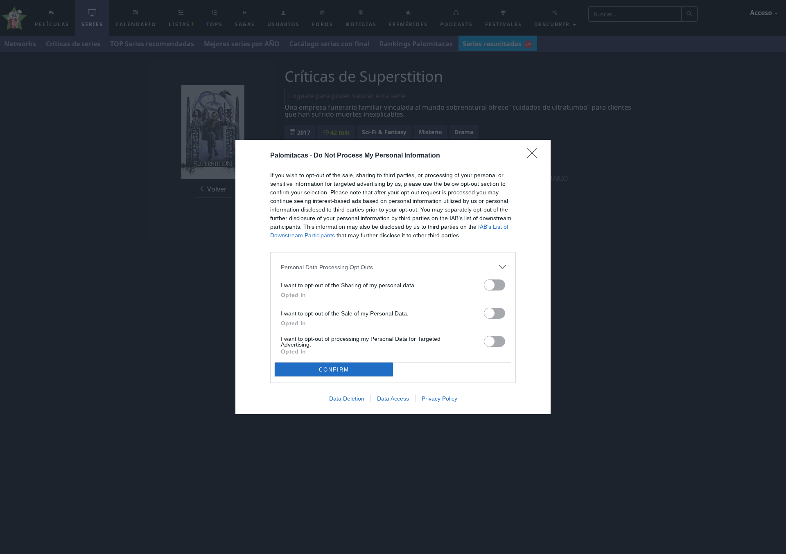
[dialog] (393, 277)
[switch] (494, 285)
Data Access (393, 398)
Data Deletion (346, 398)
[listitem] (393, 267)
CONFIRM (334, 370)
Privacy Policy (439, 398)
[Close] (534, 156)
